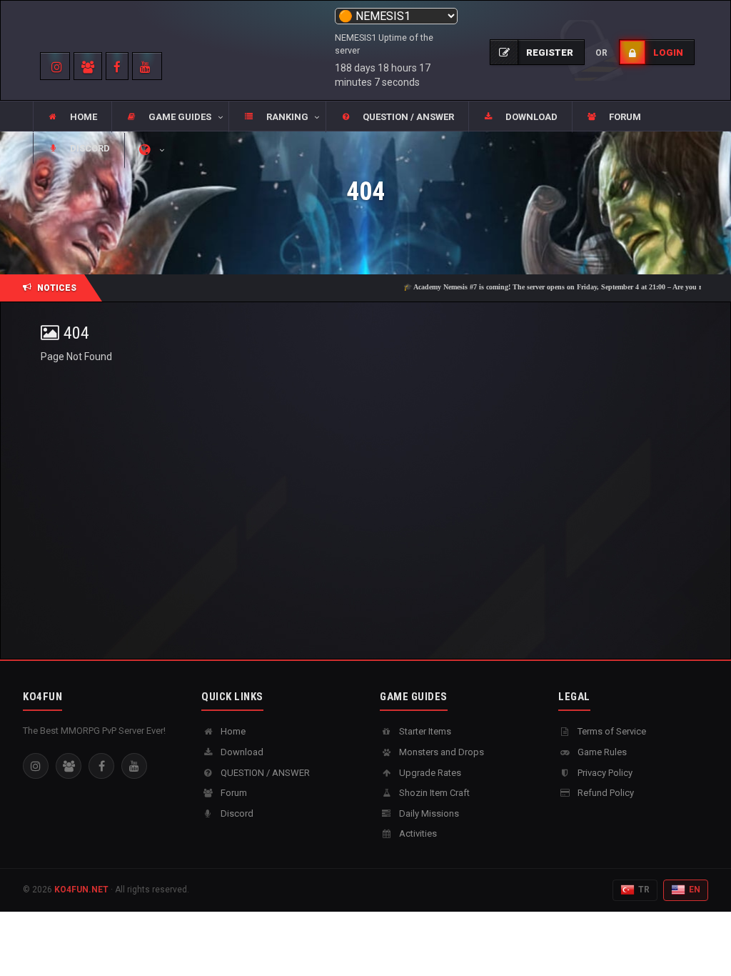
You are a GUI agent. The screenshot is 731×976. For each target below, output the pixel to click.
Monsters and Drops (440, 752)
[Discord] (68, 766)
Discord (235, 813)
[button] (169, 117)
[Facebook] (101, 766)
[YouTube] (134, 766)
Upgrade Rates (429, 772)
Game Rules (601, 752)
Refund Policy (604, 792)
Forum (232, 792)
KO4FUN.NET (81, 890)
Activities (417, 833)
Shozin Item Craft (433, 792)
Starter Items (424, 731)
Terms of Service (610, 731)
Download (240, 752)
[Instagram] (36, 766)
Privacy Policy (603, 772)
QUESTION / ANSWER (264, 772)
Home (232, 731)
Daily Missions (428, 813)
